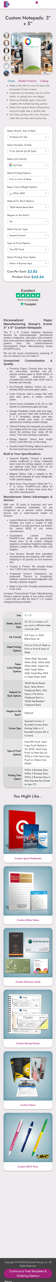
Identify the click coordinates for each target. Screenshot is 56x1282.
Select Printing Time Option (21, 257)
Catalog (44, 81)
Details (11, 81)
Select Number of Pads (19, 145)
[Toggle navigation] (49, 4)
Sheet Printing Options (19, 173)
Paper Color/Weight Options (22, 187)
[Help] (28, 159)
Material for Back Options (20, 201)
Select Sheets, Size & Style (21, 131)
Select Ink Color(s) (17, 159)
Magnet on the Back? (18, 215)
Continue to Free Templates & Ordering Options (28, 1273)
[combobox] (28, 137)
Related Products (28, 81)
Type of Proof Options (18, 243)
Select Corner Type (17, 229)
